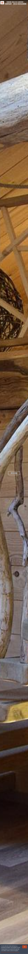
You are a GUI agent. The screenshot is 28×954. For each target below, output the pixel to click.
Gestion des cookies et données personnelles (10, 952)
